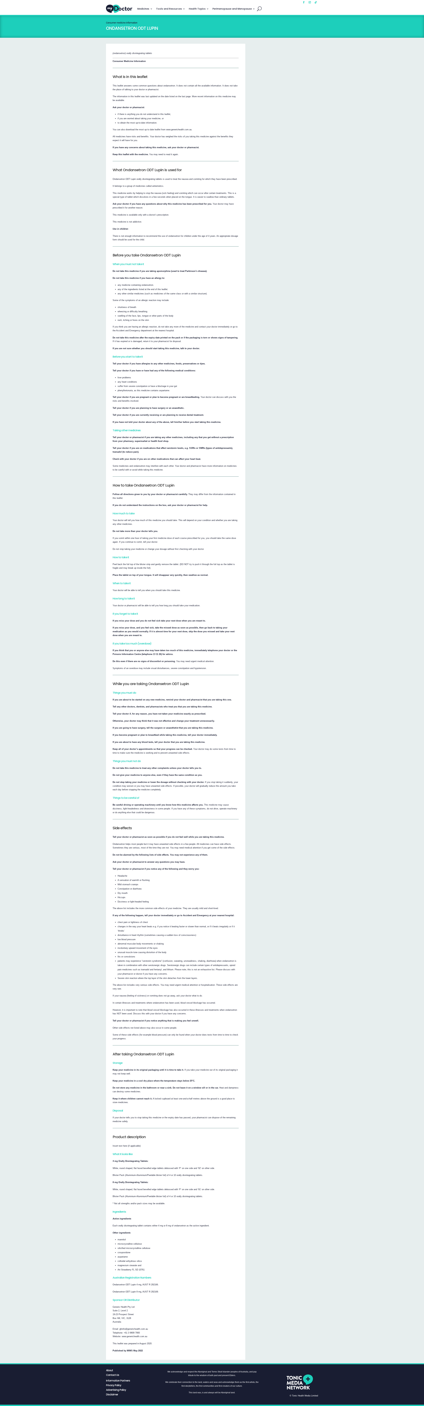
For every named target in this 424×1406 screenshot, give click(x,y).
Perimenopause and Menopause (232, 8)
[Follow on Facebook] (303, 2)
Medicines (143, 8)
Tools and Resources (169, 8)
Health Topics (197, 8)
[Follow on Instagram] (309, 2)
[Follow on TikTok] (315, 2)
